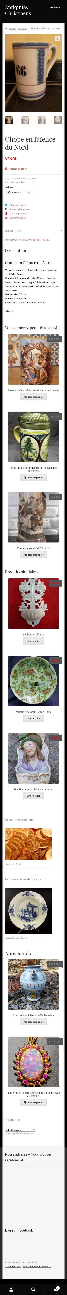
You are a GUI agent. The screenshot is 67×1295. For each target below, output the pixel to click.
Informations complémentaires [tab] (27, 239)
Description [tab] (13, 230)
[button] (57, 38)
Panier (51, 1287)
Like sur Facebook (19, 1230)
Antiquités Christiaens (18, 10)
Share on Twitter (19, 204)
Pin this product (18, 213)
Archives (22, 28)
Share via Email (18, 217)
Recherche (33, 1289)
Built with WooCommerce (37, 1266)
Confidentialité (13, 1266)
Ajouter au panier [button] (34, 396)
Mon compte (11, 1289)
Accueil (12, 28)
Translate (28, 1133)
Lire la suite (33, 640)
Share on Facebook (20, 209)
